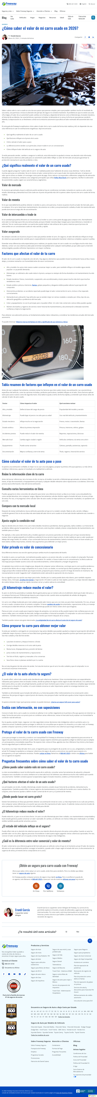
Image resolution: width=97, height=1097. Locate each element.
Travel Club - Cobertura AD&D (62, 971)
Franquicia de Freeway (38, 1048)
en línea (59, 877)
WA (46, 1017)
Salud (62, 18)
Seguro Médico (57, 958)
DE (55, 1011)
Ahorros (5, 24)
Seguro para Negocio (81, 949)
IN (73, 1011)
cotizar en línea (45, 753)
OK (76, 1014)
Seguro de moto (36, 953)
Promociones (35, 1058)
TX (35, 1017)
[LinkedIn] (93, 37)
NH (58, 1014)
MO (38, 1014)
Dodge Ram (35, 1030)
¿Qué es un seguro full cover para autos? (65, 702)
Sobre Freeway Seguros (38, 1045)
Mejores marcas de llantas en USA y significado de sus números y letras (42, 322)
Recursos (52, 18)
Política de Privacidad (80, 1057)
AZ (40, 1011)
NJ (60, 1014)
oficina (82, 753)
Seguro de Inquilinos (37, 981)
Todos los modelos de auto (40, 1035)
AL (35, 1011)
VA (40, 1017)
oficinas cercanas (69, 879)
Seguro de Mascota (58, 968)
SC (87, 1014)
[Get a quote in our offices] (60, 886)
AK (32, 1011)
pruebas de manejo (27, 580)
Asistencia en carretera (81, 962)
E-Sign (75, 1066)
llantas (34, 285)
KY (79, 1011)
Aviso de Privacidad (79, 1060)
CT (49, 1011)
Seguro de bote (36, 959)
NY (70, 1014)
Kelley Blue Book (60, 178)
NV (67, 1014)
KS (76, 1011)
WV (53, 1017)
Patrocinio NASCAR (82, 17)
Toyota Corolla (69, 1032)
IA (66, 1011)
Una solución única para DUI (83, 1001)
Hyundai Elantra (36, 1032)
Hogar (32, 18)
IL (71, 1011)
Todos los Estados (64, 1017)
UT (37, 1017)
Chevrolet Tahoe (61, 1027)
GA (61, 1011)
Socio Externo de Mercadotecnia (78, 1070)
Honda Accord (71, 1030)
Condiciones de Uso (79, 1053)
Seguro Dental (57, 961)
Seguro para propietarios (82, 953)
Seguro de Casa (36, 977)
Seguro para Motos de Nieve (40, 968)
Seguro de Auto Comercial (82, 956)
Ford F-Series (53, 1030)
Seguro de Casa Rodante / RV (40, 956)
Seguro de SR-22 (36, 971)
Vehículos (22, 18)
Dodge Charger (86, 1027)
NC (48, 1014)
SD (90, 1014)
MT (45, 1014)
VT (43, 1017)
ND (51, 1014)
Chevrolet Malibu (48, 1027)
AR (38, 1011)
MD (88, 1011)
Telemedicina (56, 965)
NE (54, 1014)
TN (32, 1017)
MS (42, 1014)
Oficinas (76, 1041)
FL (58, 1011)
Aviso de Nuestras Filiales (64, 1093)
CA (43, 1011)
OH (73, 1014)
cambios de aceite (53, 604)
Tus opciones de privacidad (82, 1075)
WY (56, 1017)
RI (85, 1014)
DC (52, 1011)
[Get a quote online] (36, 886)
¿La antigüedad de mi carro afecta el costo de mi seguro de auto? (59, 620)
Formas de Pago (57, 1048)
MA (85, 1011)
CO (47, 1011)
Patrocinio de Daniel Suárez (40, 1061)
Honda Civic (81, 1030)
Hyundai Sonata (48, 1032)
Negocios (42, 18)
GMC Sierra (62, 1030)
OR (79, 1014)
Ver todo (12, 17)
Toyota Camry (58, 1032)
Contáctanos (56, 1045)
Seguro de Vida (57, 955)
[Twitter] (89, 37)
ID (69, 1011)
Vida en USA (70, 17)
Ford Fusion (43, 1030)
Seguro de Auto (36, 949)
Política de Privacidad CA (81, 1063)
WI (49, 1017)
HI (64, 1011)
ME (92, 1011)
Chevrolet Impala (36, 1027)
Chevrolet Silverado (73, 1027)
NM (63, 1014)
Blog (4, 17)
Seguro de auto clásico (38, 974)
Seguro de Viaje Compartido (83, 959)
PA (82, 1014)
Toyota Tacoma (80, 1032)
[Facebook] (85, 37)
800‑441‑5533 (65, 753)
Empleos (34, 1052)
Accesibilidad (56, 1055)
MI (32, 1014)
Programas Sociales (37, 1055)
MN (35, 1014)
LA (82, 1011)
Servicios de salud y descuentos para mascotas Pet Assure (84, 990)
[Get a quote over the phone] (48, 886)
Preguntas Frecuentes (59, 1052)
